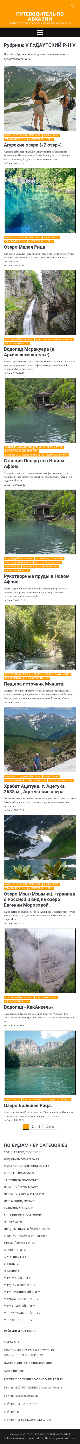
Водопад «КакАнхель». (29, 1007)
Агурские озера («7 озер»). (33, 145)
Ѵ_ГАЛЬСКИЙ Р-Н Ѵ (18, 1320)
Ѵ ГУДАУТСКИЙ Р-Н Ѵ (40, 139)
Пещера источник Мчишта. (34, 684)
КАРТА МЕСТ (13, 1342)
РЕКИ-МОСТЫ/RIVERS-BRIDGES (22, 455)
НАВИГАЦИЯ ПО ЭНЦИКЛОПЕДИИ (28, 1363)
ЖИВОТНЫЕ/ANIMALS (19, 1173)
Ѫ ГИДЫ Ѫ (11, 1264)
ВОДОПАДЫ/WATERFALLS (19, 339)
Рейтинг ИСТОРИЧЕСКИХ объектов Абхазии (33, 1387)
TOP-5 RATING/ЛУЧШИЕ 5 (22, 1152)
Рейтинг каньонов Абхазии (21, 1396)
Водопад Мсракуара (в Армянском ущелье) (29, 352)
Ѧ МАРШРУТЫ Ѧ (15, 1257)
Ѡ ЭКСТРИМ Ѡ (13, 678)
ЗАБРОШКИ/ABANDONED (18, 447)
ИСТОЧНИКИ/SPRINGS (47, 562)
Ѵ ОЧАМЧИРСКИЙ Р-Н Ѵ (21, 1299)
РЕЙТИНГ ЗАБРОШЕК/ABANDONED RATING (33, 1379)
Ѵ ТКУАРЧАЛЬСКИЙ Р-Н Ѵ (22, 1313)
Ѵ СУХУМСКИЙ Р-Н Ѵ (19, 1306)
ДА (8, 163)
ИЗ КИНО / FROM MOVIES (48, 447)
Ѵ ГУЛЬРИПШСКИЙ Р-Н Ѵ (22, 1292)
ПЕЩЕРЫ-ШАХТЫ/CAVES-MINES (54, 339)
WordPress (68, 1438)
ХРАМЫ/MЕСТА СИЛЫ (19, 1243)
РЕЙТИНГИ (11, 1412)
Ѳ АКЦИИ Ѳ (12, 1271)
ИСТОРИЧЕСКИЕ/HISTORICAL (21, 451)
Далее (50, 1126)
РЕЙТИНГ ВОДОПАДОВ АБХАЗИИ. (27, 1420)
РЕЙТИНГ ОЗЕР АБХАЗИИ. (22, 1404)
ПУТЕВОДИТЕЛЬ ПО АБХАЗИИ (40, 16)
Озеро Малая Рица (24, 247)
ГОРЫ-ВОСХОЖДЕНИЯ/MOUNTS (23, 135)
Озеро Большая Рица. (28, 1105)
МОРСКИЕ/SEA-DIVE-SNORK (23, 1215)
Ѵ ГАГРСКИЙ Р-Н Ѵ (15, 139)
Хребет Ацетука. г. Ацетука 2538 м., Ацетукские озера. (34, 789)
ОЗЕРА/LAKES (51, 135)
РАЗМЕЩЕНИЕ (14, 1371)
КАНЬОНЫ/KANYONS (18, 1208)
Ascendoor (36, 1438)
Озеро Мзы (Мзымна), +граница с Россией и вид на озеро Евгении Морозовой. (39, 899)
